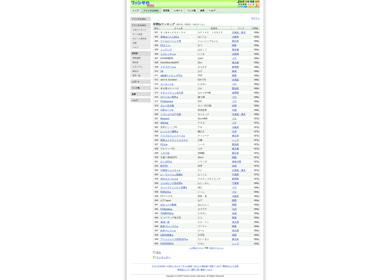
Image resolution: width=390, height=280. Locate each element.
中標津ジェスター (169, 170)
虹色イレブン (167, 230)
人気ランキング (139, 29)
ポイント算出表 (139, 38)
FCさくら (165, 45)
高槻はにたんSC (168, 36)
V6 (161, 71)
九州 (234, 131)
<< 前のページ (196, 247)
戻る (158, 252)
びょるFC (165, 161)
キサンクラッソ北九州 (171, 92)
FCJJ (163, 144)
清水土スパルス (168, 178)
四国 (234, 234)
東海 (234, 71)
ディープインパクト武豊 (173, 187)
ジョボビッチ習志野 (170, 183)
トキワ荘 (165, 152)
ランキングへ (163, 257)
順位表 (135, 62)
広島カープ (166, 109)
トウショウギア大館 (170, 114)
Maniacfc (165, 118)
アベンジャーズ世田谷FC (173, 239)
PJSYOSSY (166, 243)
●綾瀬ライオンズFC (170, 75)
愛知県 (235, 88)
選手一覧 (136, 75)
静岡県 (235, 66)
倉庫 (202, 10)
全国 (234, 105)
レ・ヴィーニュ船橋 (170, 174)
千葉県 (235, 174)
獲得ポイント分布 (231, 265)
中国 (234, 109)
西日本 (235, 40)
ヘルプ (212, 10)
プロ (234, 58)
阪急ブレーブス (168, 226)
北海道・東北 (239, 32)
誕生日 (135, 71)
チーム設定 (137, 34)
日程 (134, 42)
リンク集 (191, 10)
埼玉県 (235, 221)
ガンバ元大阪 (167, 105)
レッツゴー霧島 (168, 131)
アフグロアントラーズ (171, 135)
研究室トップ (184, 269)
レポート (178, 10)
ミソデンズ (166, 49)
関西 (234, 157)
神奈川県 (236, 161)
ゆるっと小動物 (168, 204)
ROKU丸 (164, 191)
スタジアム (137, 66)
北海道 (235, 79)
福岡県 (235, 92)
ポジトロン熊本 (168, 96)
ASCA (163, 122)
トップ (135, 10)
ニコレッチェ (167, 53)
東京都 (235, 49)
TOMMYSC (166, 213)
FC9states (165, 208)
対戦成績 (136, 57)
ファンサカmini (151, 10)
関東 (234, 45)
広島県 (235, 53)
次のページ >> (216, 247)
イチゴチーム (167, 66)
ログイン (255, 17)
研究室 (166, 10)
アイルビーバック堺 (170, 40)
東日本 (235, 135)
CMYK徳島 (166, 234)
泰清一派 (165, 221)
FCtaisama (165, 101)
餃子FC (164, 165)
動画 (203, 269)
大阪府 (235, 36)
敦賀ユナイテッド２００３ (174, 140)
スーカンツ (166, 84)
